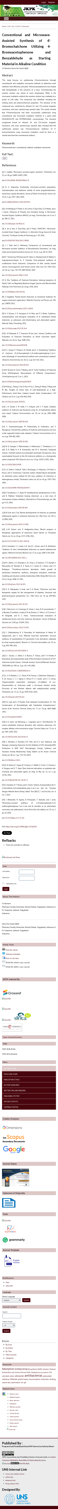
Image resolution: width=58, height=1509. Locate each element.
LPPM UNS (9, 1477)
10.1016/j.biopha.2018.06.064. (16, 508)
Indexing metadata (13, 954)
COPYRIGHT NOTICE (11, 1107)
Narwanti (25, 26)
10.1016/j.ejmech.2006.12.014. (16, 275)
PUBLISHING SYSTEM (11, 1096)
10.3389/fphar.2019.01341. (15, 292)
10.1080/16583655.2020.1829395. (17, 202)
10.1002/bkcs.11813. (13, 760)
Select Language (8, 1296)
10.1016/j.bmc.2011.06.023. (15, 584)
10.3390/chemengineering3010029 (18, 382)
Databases (13, 1404)
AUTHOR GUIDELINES (11, 1085)
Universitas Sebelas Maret (14, 1474)
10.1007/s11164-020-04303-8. (16, 651)
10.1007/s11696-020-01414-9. (16, 737)
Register (51, 2)
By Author (9, 1348)
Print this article (12, 950)
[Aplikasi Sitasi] (6, 1220)
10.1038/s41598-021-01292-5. (16, 780)
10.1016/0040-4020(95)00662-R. (17, 180)
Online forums (14, 1413)
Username (6, 871)
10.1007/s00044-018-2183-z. (16, 558)
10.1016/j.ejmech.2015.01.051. (16, 604)
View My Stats (24, 1463)
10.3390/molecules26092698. (16, 345)
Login (43, 2)
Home (4, 26)
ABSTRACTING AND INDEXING (15, 1090)
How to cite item (12, 958)
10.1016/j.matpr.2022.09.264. (16, 328)
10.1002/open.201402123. (15, 224)
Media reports (14, 1423)
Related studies (15, 1397)
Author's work (14, 1394)
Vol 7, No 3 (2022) (14, 26)
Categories (10, 1358)
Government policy (16, 1420)
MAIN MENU (6, 18)
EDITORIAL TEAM (10, 1068)
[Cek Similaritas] (10, 1234)
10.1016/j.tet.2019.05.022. (15, 697)
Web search (13, 1426)
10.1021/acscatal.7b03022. (15, 402)
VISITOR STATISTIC (11, 1101)
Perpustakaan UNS (12, 1484)
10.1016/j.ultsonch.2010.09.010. (17, 365)
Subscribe (9, 1286)
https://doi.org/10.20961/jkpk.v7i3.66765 (21, 826)
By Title (9, 1351)
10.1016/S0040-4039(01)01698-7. (17, 488)
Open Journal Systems (12, 1037)
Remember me (11, 884)
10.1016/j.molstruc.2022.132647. (17, 627)
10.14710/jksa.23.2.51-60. (14, 818)
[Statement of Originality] (9, 1207)
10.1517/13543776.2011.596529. (17, 541)
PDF (4, 158)
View (7, 1282)
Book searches (14, 1400)
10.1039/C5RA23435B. (13, 464)
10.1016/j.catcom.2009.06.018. (16, 422)
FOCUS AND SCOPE (11, 1074)
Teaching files (14, 1417)
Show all (12, 1429)
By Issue (9, 1345)
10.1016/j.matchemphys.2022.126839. (19, 308)
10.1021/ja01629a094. (13, 717)
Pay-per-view (14, 1410)
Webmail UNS (10, 1480)
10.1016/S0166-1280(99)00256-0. (18, 671)
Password (5, 877)
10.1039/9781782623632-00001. (17, 240)
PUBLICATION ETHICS (12, 1080)
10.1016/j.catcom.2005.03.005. (16, 441)
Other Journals (11, 1355)
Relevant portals (15, 1407)
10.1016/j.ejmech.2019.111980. (17, 524)
